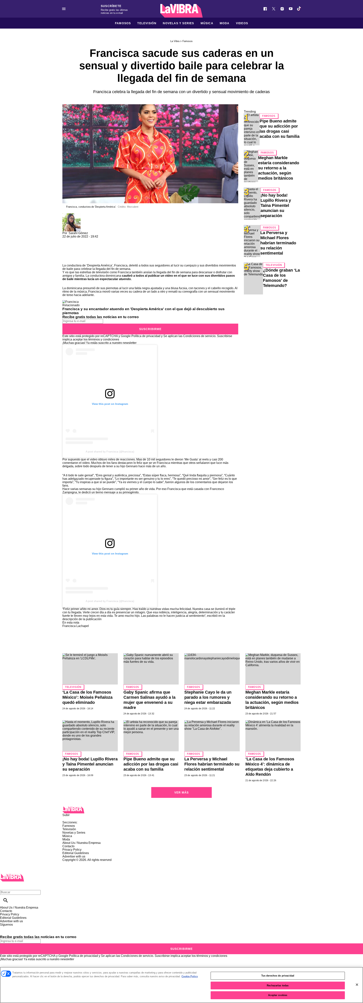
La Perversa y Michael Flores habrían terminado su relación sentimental (278, 242)
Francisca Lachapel (75, 626)
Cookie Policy (190, 976)
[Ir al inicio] (181, 809)
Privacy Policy (71, 849)
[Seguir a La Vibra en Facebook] (265, 9)
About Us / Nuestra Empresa (81, 842)
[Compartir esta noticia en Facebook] (76, 239)
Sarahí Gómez (78, 233)
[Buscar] (5, 900)
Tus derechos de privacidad (277, 975)
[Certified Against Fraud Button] (75, 863)
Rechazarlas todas (278, 985)
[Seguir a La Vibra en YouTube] (290, 9)
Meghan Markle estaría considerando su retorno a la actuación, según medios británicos (278, 168)
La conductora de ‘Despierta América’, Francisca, (95, 265)
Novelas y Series (178, 23)
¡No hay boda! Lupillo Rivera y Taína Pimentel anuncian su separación (276, 205)
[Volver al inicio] (12, 875)
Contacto (68, 846)
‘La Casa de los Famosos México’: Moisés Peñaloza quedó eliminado (87, 697)
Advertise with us (73, 856)
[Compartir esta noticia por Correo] (94, 239)
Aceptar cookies (277, 995)
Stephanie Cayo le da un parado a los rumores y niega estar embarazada (207, 697)
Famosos (123, 23)
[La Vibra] (181, 11)
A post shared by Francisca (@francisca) (110, 451)
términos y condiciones (103, 339)
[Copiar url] (71, 251)
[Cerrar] (357, 984)
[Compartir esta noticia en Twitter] (85, 239)
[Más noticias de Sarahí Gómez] (71, 214)
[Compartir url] (66, 259)
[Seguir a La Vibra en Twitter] (273, 9)
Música (207, 23)
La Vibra (174, 41)
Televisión (146, 23)
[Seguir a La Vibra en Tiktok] (299, 9)
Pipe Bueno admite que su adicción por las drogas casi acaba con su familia (150, 764)
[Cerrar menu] (4, 886)
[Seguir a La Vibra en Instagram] (282, 9)
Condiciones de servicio (199, 336)
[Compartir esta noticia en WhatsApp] (67, 239)
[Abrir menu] (64, 9)
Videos (242, 23)
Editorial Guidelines (75, 853)
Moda (225, 23)
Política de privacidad (145, 336)
